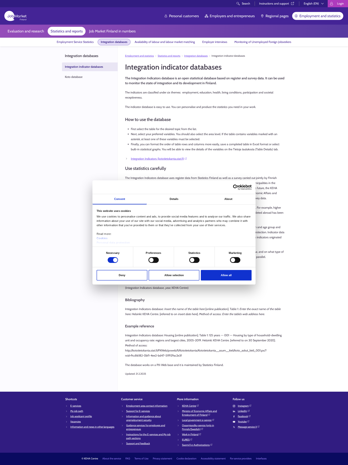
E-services (75, 405)
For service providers (241, 458)
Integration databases (114, 42)
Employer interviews (214, 42)
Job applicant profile (81, 416)
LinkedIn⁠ (242, 411)
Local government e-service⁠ (197, 420)
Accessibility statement (213, 458)
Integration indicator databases (84, 66)
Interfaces (261, 458)
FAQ (127, 458)
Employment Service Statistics (75, 42)
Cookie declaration (186, 458)
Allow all (226, 275)
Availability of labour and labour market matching (165, 42)
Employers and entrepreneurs (232, 16)
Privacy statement (162, 458)
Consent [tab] (119, 198)
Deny (122, 275)
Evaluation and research (26, 31)
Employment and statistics (319, 16)
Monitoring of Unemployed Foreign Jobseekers (262, 42)
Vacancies (75, 421)
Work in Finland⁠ (190, 434)
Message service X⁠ (247, 426)
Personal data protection (113, 242)
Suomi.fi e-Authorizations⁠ (196, 445)
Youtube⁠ (242, 421)
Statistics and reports (67, 31)
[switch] (153, 260)
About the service (111, 458)
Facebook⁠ (243, 416)
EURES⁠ (186, 439)
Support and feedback (138, 443)
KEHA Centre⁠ (189, 405)
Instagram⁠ (243, 405)
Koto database (73, 77)
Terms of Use (141, 458)
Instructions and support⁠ (274, 3)
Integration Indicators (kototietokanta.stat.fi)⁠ (157, 158)
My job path (76, 411)
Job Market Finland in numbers (112, 31)
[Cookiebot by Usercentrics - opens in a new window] (236, 187)
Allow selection (174, 275)
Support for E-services (138, 411)
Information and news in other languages (92, 426)
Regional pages (277, 16)
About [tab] (228, 198)
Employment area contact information (146, 405)
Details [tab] (174, 198)
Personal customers (184, 16)
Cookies (102, 238)
